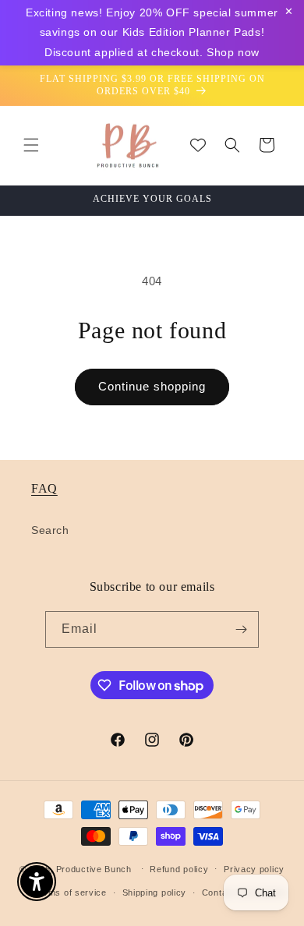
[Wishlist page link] (198, 145)
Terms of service (70, 892)
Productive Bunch (94, 868)
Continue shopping (152, 386)
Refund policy (179, 869)
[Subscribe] (241, 629)
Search (50, 530)
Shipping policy (154, 892)
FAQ (44, 488)
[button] (31, 145)
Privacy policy (254, 869)
